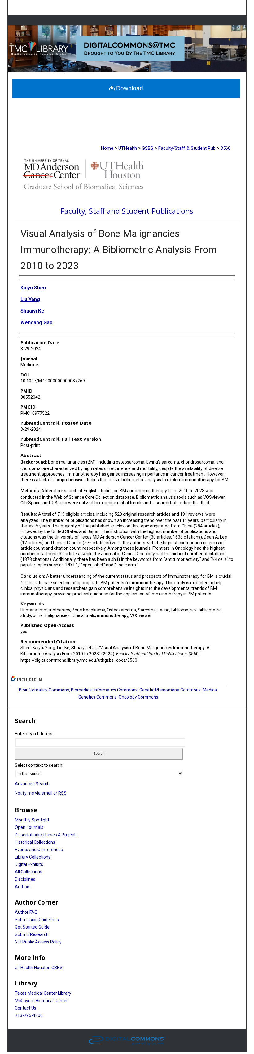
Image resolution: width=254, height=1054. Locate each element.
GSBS (147, 148)
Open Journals (29, 827)
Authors (23, 886)
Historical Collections (35, 842)
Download (129, 88)
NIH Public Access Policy (38, 941)
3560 (225, 148)
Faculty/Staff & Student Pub (187, 148)
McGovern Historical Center (41, 1000)
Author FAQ (26, 912)
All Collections (28, 871)
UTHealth (127, 148)
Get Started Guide (32, 927)
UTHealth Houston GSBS (39, 967)
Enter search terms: (34, 733)
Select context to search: (39, 765)
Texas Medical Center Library (43, 993)
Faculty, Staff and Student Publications (127, 211)
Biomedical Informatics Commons (104, 689)
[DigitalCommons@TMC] (127, 48)
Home (107, 148)
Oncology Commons (138, 697)
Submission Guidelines (37, 919)
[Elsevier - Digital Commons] (127, 1040)
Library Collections (32, 857)
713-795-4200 (29, 1015)
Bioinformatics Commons (44, 689)
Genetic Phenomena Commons (170, 689)
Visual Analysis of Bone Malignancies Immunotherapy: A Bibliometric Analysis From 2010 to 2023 (118, 249)
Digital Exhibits (29, 864)
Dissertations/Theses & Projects (46, 834)
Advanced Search (32, 783)
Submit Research (32, 934)
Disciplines (25, 879)
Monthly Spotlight (32, 819)
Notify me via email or (41, 793)
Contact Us (25, 1008)
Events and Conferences (39, 849)
